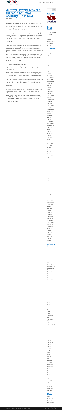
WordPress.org (50, 402)
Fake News (49, 293)
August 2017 (50, 83)
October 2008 (50, 224)
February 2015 (50, 117)
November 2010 (50, 173)
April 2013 (49, 139)
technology (49, 360)
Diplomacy (49, 277)
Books (48, 260)
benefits (49, 258)
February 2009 (50, 216)
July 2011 (49, 157)
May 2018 (49, 73)
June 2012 (49, 145)
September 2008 (50, 226)
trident (48, 372)
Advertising (49, 254)
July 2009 (49, 206)
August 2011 (50, 155)
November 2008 (50, 222)
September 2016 (50, 99)
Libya (48, 328)
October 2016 (50, 97)
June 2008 (49, 232)
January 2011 (50, 169)
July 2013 (49, 135)
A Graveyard (50, 250)
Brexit (48, 262)
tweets (48, 374)
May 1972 (49, 240)
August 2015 (50, 111)
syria (48, 358)
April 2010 (49, 188)
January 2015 (50, 119)
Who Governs (50, 388)
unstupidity (49, 380)
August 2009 (50, 204)
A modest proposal (51, 41)
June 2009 (49, 208)
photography (50, 342)
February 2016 (50, 103)
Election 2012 (50, 281)
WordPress (27, 408)
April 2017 (49, 89)
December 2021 (50, 61)
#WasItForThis (50, 248)
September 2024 (50, 55)
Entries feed (50, 398)
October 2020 (50, 63)
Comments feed (50, 400)
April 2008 (49, 236)
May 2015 (49, 113)
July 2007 (49, 238)
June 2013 (49, 137)
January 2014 (50, 131)
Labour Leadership (27, 18)
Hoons (21, 18)
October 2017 (50, 79)
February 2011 (50, 167)
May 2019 (49, 67)
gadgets (49, 304)
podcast (49, 344)
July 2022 (49, 59)
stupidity (49, 356)
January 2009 (50, 218)
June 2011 (49, 159)
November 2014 (50, 123)
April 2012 (49, 149)
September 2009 (50, 202)
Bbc (48, 256)
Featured (49, 297)
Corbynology (17, 18)
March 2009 (49, 214)
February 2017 (50, 91)
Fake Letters (50, 291)
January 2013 (50, 141)
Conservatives (46, 2)
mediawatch (50, 332)
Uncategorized (50, 376)
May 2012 (49, 147)
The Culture (49, 362)
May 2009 (49, 210)
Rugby (48, 350)
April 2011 (49, 163)
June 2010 (49, 184)
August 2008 (50, 228)
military (48, 334)
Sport (48, 354)
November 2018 (50, 69)
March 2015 (49, 115)
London (48, 330)
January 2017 (50, 93)
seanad (48, 352)
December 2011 (50, 151)
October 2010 (50, 175)
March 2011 (49, 165)
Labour (39, 2)
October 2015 (50, 107)
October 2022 (50, 57)
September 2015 (50, 109)
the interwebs (50, 364)
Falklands (49, 295)
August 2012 (50, 143)
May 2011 (49, 161)
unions (48, 378)
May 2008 (49, 234)
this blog (49, 368)
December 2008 (50, 220)
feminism (49, 299)
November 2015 (50, 105)
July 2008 (49, 230)
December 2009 (50, 196)
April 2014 (49, 129)
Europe (48, 287)
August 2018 (50, 71)
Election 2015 (50, 283)
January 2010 (50, 194)
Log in (48, 396)
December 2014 (50, 121)
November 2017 (50, 77)
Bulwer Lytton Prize (51, 266)
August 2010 (50, 180)
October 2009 (50, 200)
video (48, 382)
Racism (48, 348)
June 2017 (49, 85)
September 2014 (50, 125)
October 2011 (50, 153)
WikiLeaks (49, 390)
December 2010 (50, 171)
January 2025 (50, 53)
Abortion (49, 252)
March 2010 (49, 190)
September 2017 (50, 81)
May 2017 (49, 87)
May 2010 (49, 186)
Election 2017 (50, 285)
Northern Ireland (50, 336)
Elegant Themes (15, 408)
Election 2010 (50, 279)
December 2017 (50, 75)
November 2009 (50, 198)
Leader (48, 326)
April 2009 (49, 212)
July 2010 (49, 182)
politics (32, 18)
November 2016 (50, 95)
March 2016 (49, 101)
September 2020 (50, 65)
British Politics (50, 264)
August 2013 (50, 133)
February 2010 (50, 192)
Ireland (51, 2)
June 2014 (49, 127)
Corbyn (12, 18)
